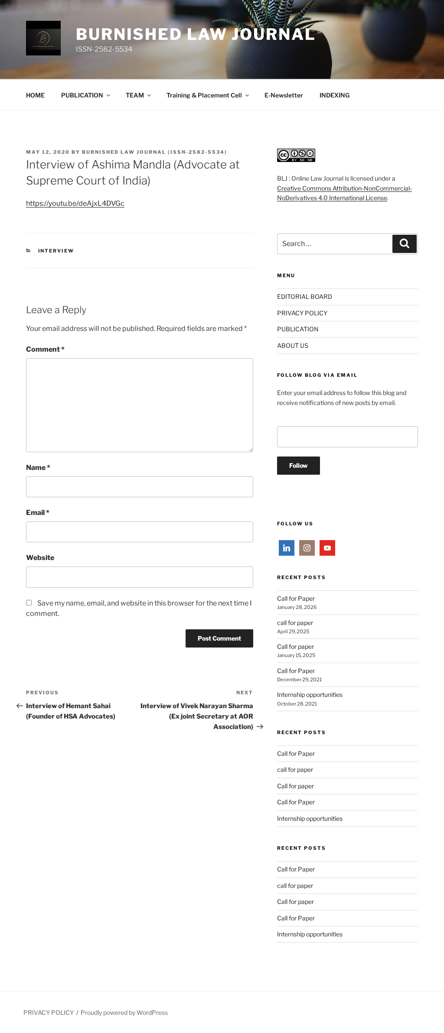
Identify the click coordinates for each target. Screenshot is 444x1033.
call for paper (295, 622)
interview (56, 251)
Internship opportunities (310, 694)
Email (37, 512)
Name (38, 467)
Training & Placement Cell (204, 95)
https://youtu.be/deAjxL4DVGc (75, 203)
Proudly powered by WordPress (124, 1012)
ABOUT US (292, 345)
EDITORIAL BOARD (304, 296)
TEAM (135, 95)
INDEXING (334, 95)
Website (40, 558)
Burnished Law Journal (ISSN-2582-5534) (154, 152)
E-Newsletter (283, 95)
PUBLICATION (82, 95)
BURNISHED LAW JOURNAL (196, 34)
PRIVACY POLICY (302, 313)
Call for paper (295, 646)
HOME (35, 95)
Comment (45, 349)
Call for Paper (296, 598)
